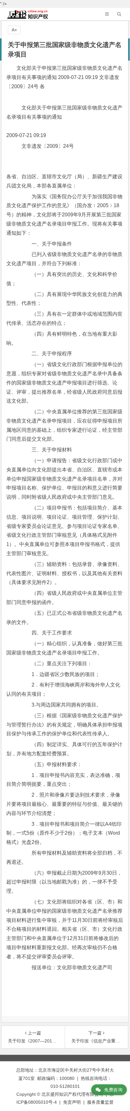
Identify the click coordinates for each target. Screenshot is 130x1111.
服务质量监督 (100, 1102)
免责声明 (72, 1102)
